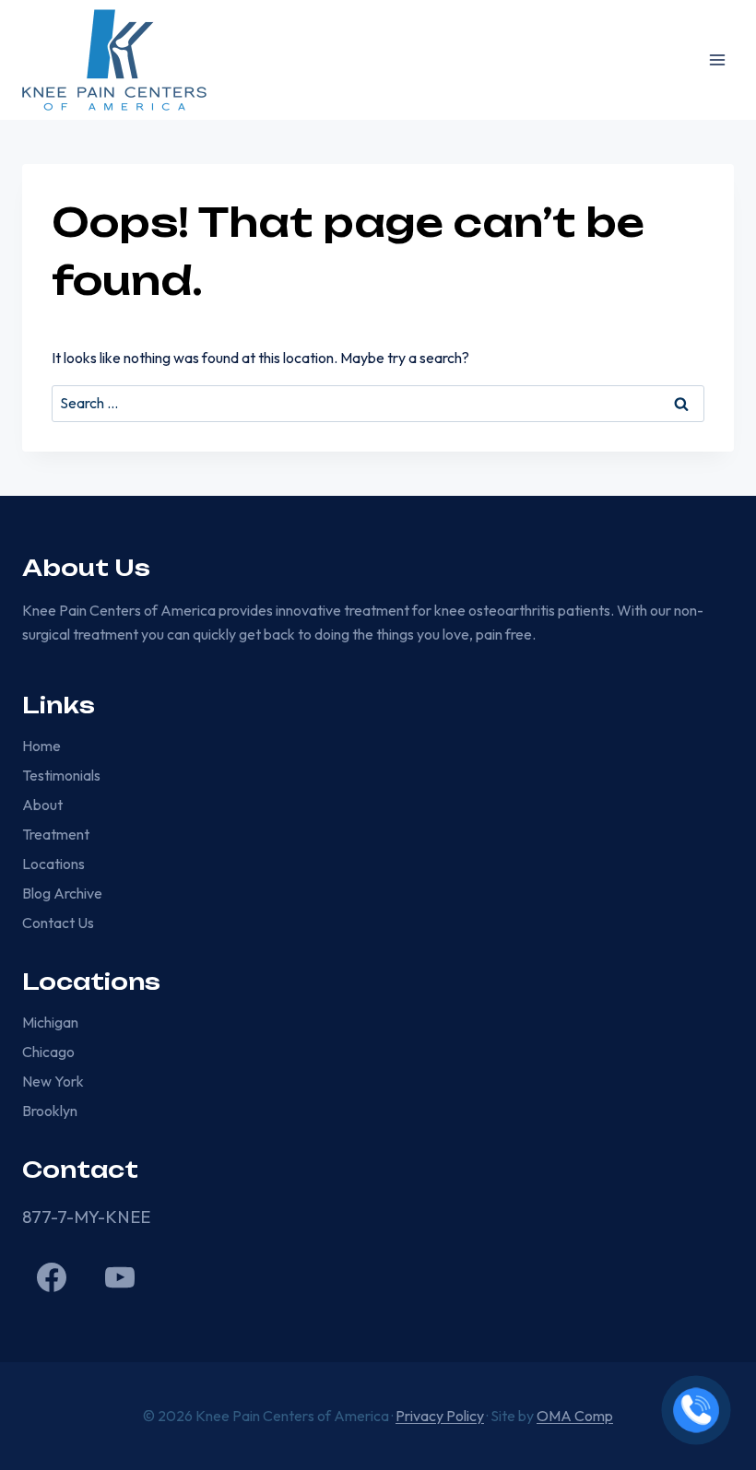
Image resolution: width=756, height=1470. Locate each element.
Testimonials (61, 775)
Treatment (55, 834)
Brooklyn (49, 1110)
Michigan (50, 1022)
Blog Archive (62, 893)
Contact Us (58, 922)
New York (53, 1081)
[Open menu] (717, 59)
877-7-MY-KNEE (86, 1216)
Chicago (48, 1051)
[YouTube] (119, 1277)
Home (41, 745)
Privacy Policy (440, 1415)
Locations (53, 863)
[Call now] (696, 1410)
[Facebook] (51, 1277)
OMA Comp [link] (575, 1415)
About (42, 804)
